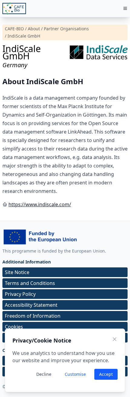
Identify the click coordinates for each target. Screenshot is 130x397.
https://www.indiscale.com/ (39, 204)
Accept (106, 374)
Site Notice (17, 272)
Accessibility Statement (31, 305)
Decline (43, 374)
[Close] (115, 339)
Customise (75, 374)
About (34, 28)
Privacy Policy (20, 294)
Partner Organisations (66, 28)
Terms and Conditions (30, 283)
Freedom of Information (32, 316)
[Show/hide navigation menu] (125, 8)
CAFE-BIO (14, 28)
